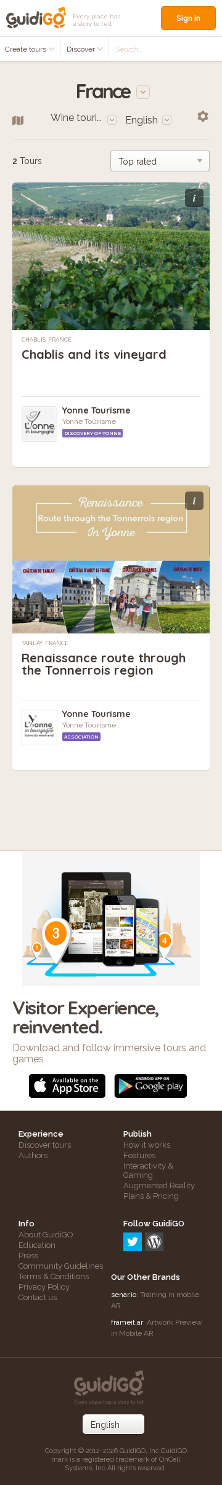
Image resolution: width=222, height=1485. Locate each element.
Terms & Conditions (53, 1276)
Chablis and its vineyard (94, 354)
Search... (129, 49)
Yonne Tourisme (96, 410)
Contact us (37, 1297)
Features (139, 1155)
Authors (32, 1155)
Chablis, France (47, 340)
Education (37, 1245)
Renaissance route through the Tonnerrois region (104, 664)
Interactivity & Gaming (148, 1170)
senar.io (123, 1294)
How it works (146, 1145)
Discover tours (44, 1145)
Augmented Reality (159, 1185)
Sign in (188, 18)
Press (28, 1255)
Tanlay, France (45, 643)
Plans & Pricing (151, 1196)
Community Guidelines (60, 1266)
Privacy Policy (44, 1286)
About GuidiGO (45, 1234)
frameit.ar (127, 1322)
